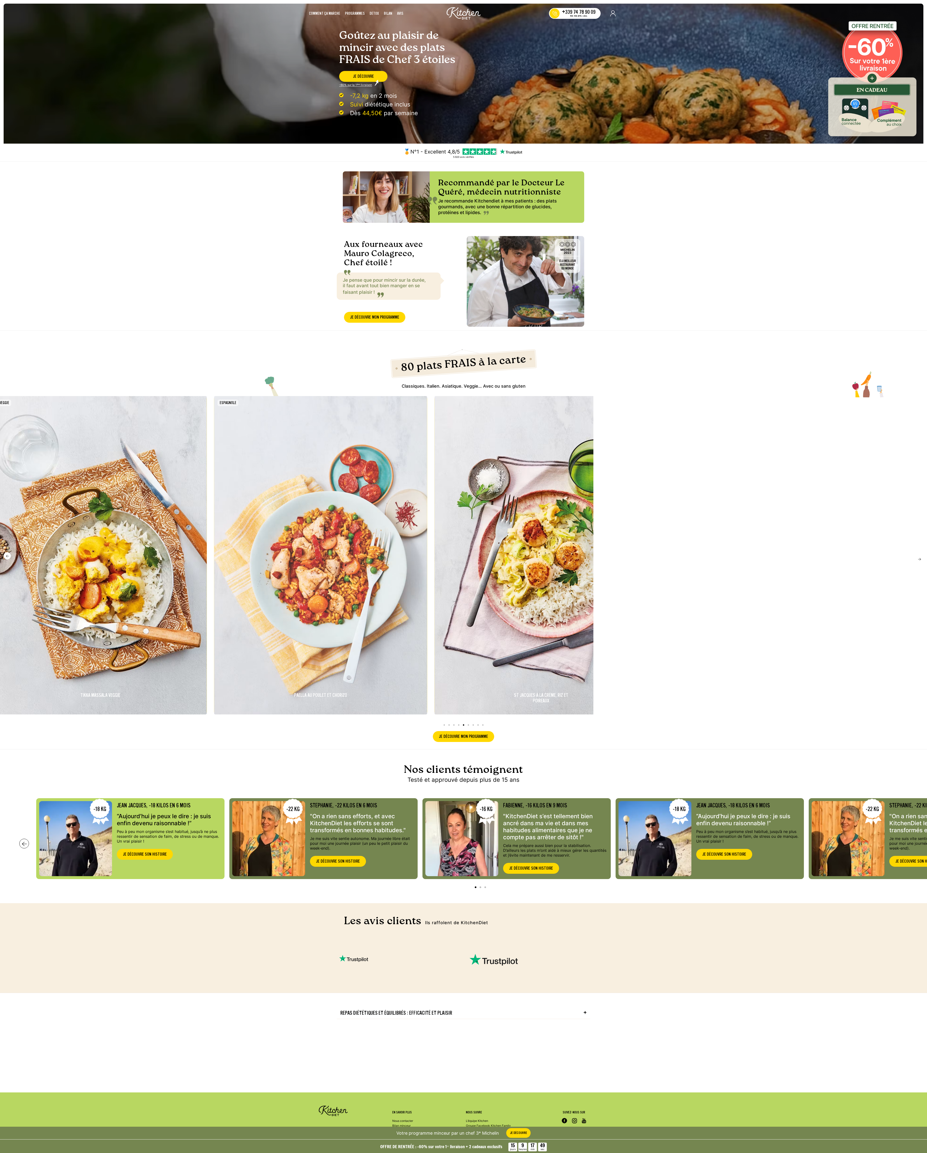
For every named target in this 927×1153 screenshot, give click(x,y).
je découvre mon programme (374, 317)
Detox (374, 13)
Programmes (355, 13)
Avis (400, 13)
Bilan (388, 13)
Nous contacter (402, 1121)
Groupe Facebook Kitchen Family (488, 1125)
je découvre (363, 76)
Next (919, 559)
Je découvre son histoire (145, 854)
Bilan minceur (401, 1125)
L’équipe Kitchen (477, 1121)
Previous (7, 555)
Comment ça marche (324, 13)
